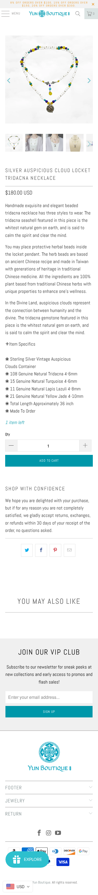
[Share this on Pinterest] (55, 550)
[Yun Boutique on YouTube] (58, 833)
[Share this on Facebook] (41, 550)
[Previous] (9, 81)
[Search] (78, 13)
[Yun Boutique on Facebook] (39, 833)
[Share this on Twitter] (27, 550)
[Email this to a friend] (69, 550)
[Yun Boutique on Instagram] (49, 833)
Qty (7, 434)
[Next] (88, 81)
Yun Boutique (41, 882)
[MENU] (2, 13)
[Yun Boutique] (49, 13)
